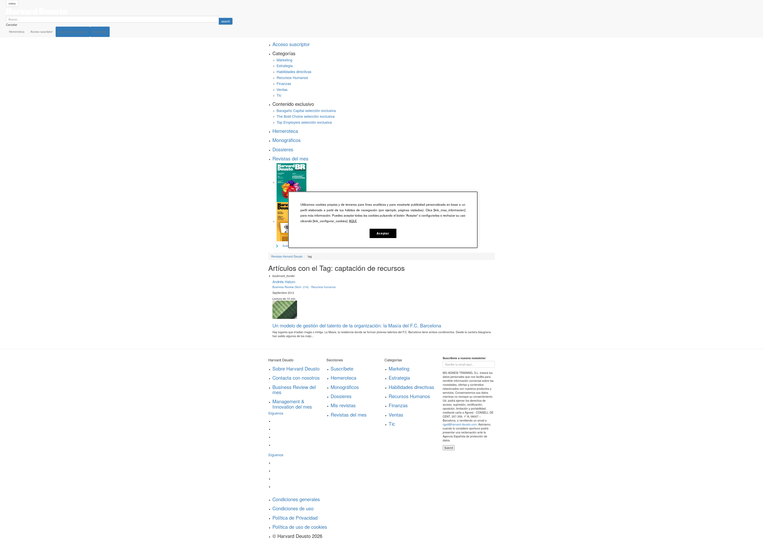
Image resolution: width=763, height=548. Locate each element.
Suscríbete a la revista (73, 32)
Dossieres (282, 149)
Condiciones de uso (293, 508)
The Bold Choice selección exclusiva (306, 116)
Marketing (399, 368)
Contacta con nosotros (296, 377)
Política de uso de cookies (299, 526)
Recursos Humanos (292, 77)
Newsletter (100, 32)
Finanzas (284, 83)
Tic (279, 95)
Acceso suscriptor (41, 32)
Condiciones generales (296, 499)
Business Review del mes (294, 389)
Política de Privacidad (295, 517)
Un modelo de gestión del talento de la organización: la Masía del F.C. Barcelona (356, 325)
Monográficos (286, 139)
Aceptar (383, 233)
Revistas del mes (290, 158)
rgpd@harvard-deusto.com (460, 424)
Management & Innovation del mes (292, 404)
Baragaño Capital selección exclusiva (306, 110)
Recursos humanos (323, 287)
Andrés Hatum (283, 281)
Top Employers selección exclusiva (304, 122)
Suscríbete (342, 368)
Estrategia (285, 65)
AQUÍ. (353, 221)
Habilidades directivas (294, 71)
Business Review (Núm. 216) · (291, 287)
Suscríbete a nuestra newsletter (464, 358)
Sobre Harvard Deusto (296, 368)
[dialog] (383, 220)
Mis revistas (343, 405)
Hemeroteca (16, 32)
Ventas (282, 89)
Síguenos (275, 413)
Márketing (284, 59)
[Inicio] (119, 11)
